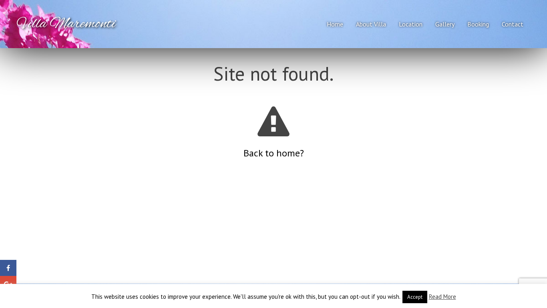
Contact (512, 24)
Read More (442, 296)
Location (410, 24)
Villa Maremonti (66, 24)
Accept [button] (414, 297)
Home (335, 24)
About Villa (371, 24)
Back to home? (273, 153)
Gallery (444, 24)
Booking (478, 24)
